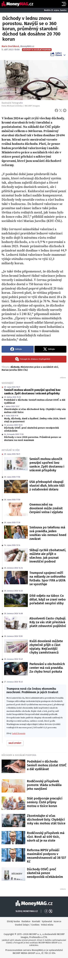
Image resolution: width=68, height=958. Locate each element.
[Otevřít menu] (63, 4)
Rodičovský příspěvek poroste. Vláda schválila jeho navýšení (44, 785)
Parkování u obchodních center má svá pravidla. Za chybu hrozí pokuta (47, 667)
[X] (60, 110)
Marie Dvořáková (10, 46)
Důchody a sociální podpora (19, 755)
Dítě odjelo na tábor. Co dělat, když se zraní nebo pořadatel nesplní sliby (47, 599)
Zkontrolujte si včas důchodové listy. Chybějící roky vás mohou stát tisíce (35, 411)
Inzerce (57, 921)
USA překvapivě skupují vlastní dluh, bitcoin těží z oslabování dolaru (47, 485)
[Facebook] (56, 110)
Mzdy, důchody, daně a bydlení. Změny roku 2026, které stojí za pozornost (35, 420)
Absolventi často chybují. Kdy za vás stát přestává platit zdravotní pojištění (47, 622)
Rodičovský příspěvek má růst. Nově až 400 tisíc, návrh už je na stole (45, 836)
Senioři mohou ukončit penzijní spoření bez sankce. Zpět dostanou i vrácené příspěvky (32, 391)
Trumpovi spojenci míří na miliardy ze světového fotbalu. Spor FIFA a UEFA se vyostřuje (47, 578)
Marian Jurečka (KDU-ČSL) (15, 370)
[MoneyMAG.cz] (17, 3)
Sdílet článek (58, 54)
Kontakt (36, 921)
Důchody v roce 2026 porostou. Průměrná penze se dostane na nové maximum (32, 439)
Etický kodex (13, 921)
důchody (14, 367)
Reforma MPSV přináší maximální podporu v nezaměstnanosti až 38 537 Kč (46, 855)
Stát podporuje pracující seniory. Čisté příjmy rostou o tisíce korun (44, 802)
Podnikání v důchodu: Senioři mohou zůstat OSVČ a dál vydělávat (34, 401)
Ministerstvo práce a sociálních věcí (39, 367)
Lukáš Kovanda (18, 733)
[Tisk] (64, 110)
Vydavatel (47, 921)
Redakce (26, 921)
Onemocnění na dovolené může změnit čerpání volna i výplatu (46, 508)
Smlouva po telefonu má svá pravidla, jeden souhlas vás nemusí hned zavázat (47, 533)
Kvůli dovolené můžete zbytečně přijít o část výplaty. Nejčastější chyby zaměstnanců (46, 646)
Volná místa (47, 924)
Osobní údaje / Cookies (27, 924)
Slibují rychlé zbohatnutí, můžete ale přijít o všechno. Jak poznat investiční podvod (47, 555)
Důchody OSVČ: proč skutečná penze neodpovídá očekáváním (31, 429)
